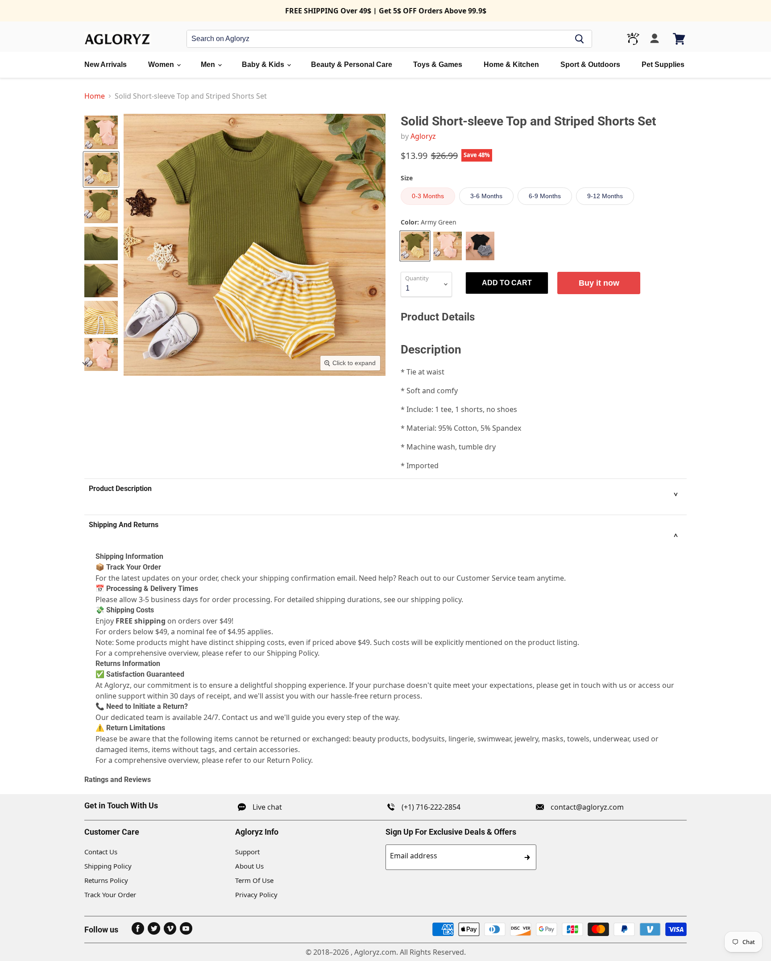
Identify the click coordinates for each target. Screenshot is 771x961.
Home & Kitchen (511, 64)
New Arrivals (105, 64)
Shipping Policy (108, 865)
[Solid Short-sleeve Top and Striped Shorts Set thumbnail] (101, 132)
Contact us (240, 717)
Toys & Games (437, 64)
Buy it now (599, 283)
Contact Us (100, 851)
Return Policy (289, 760)
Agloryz (423, 136)
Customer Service (486, 578)
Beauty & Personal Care (351, 64)
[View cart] (679, 39)
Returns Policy (106, 880)
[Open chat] (633, 39)
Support (247, 851)
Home (94, 96)
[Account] (655, 39)
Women (162, 64)
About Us (249, 865)
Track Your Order (110, 894)
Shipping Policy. (293, 653)
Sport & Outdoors (590, 64)
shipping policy (436, 599)
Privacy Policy (256, 894)
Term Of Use (254, 880)
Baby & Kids (264, 64)
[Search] (580, 38)
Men (209, 64)
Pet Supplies (663, 64)
